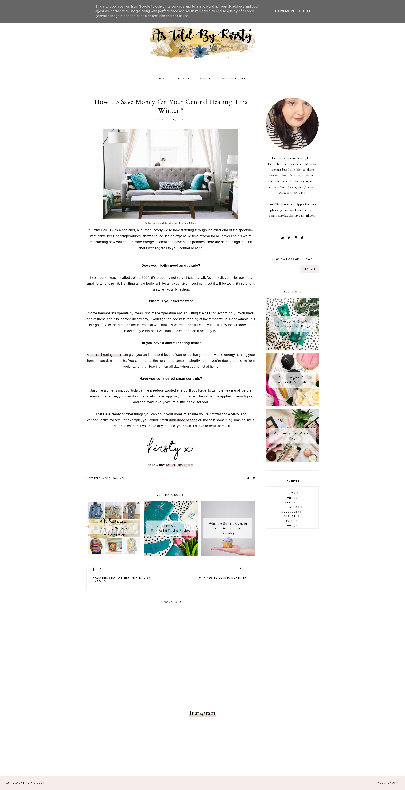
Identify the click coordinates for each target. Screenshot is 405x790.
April (291, 502)
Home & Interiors (231, 78)
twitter (170, 465)
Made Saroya (387, 783)
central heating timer (105, 355)
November (291, 511)
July (291, 493)
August (291, 516)
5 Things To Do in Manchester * (224, 577)
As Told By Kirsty (19, 783)
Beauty (164, 78)
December (291, 507)
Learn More (284, 11)
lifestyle (93, 478)
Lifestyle (184, 78)
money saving (113, 478)
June (291, 497)
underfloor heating (183, 420)
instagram (185, 465)
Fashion (204, 78)
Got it (304, 11)
